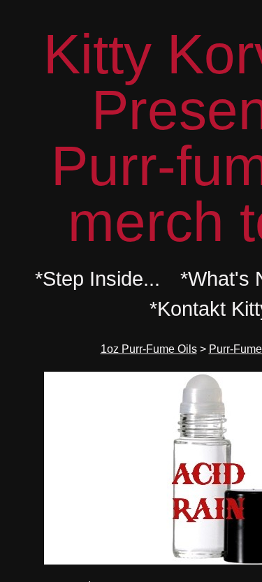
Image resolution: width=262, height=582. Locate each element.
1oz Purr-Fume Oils (149, 349)
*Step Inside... (97, 279)
